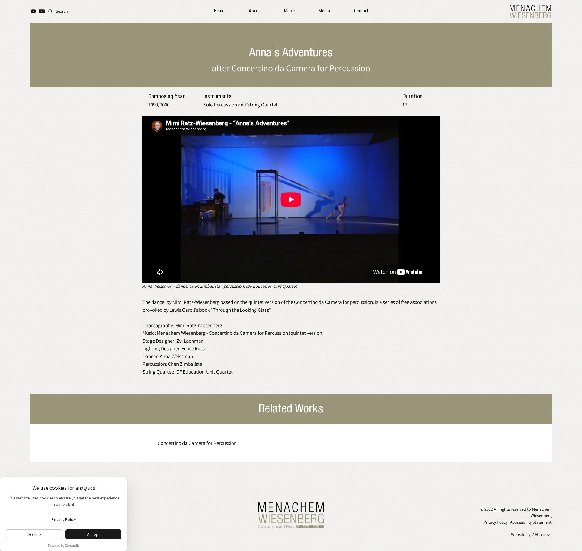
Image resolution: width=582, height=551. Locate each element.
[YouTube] (33, 11)
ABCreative (542, 534)
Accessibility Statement (531, 522)
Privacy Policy (495, 522)
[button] (324, 11)
